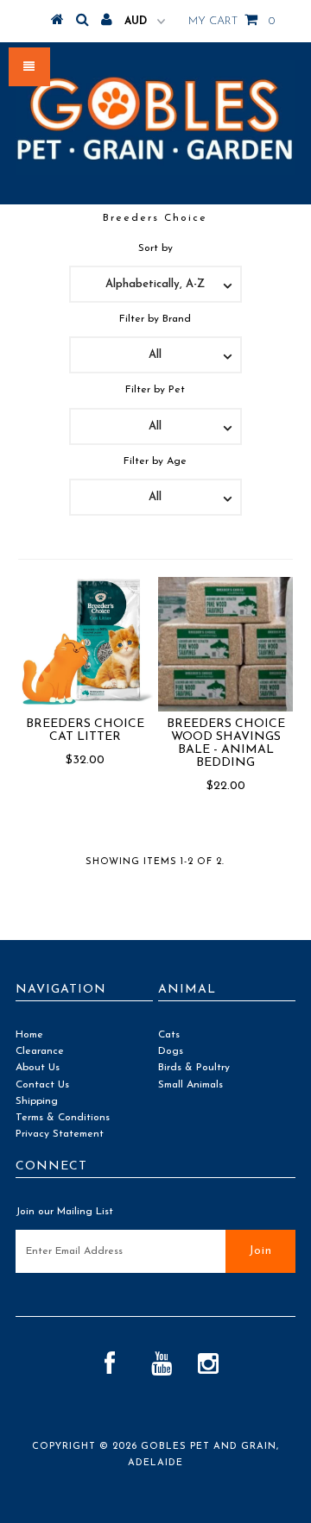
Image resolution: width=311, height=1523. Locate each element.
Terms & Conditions (63, 1117)
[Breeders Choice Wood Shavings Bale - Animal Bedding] (225, 644)
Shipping (37, 1101)
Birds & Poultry (194, 1067)
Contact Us (42, 1085)
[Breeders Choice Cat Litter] (85, 641)
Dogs (170, 1051)
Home (29, 1035)
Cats (169, 1035)
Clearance (40, 1051)
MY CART (231, 21)
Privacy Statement (60, 1134)
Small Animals (190, 1085)
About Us (38, 1067)
